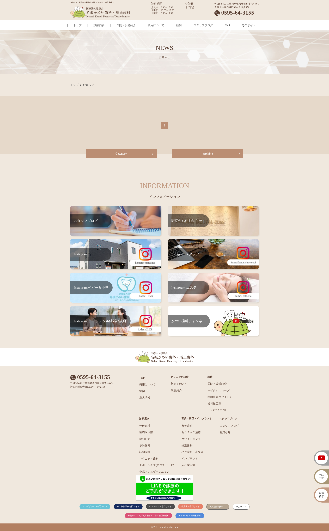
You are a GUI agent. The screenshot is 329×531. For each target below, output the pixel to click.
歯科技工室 (214, 403)
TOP (142, 377)
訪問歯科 (144, 451)
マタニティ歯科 (149, 458)
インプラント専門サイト (160, 506)
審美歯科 (186, 425)
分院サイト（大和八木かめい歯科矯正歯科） (148, 515)
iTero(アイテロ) (217, 410)
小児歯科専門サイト (190, 506)
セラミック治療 (191, 432)
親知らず (144, 438)
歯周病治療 (146, 432)
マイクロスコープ (218, 390)
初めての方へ (179, 383)
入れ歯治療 (188, 465)
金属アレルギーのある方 (154, 471)
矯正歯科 (186, 445)
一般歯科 (144, 425)
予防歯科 (144, 445)
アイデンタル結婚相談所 (190, 515)
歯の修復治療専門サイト (128, 506)
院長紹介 (176, 390)
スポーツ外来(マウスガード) (156, 465)
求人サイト (241, 506)
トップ (77, 25)
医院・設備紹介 (126, 25)
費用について (156, 25)
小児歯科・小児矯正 (193, 451)
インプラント (189, 458)
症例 (179, 25)
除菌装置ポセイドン (220, 396)
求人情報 (144, 397)
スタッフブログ (203, 25)
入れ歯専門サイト (218, 506)
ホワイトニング (191, 438)
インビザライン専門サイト (95, 506)
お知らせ (225, 432)
